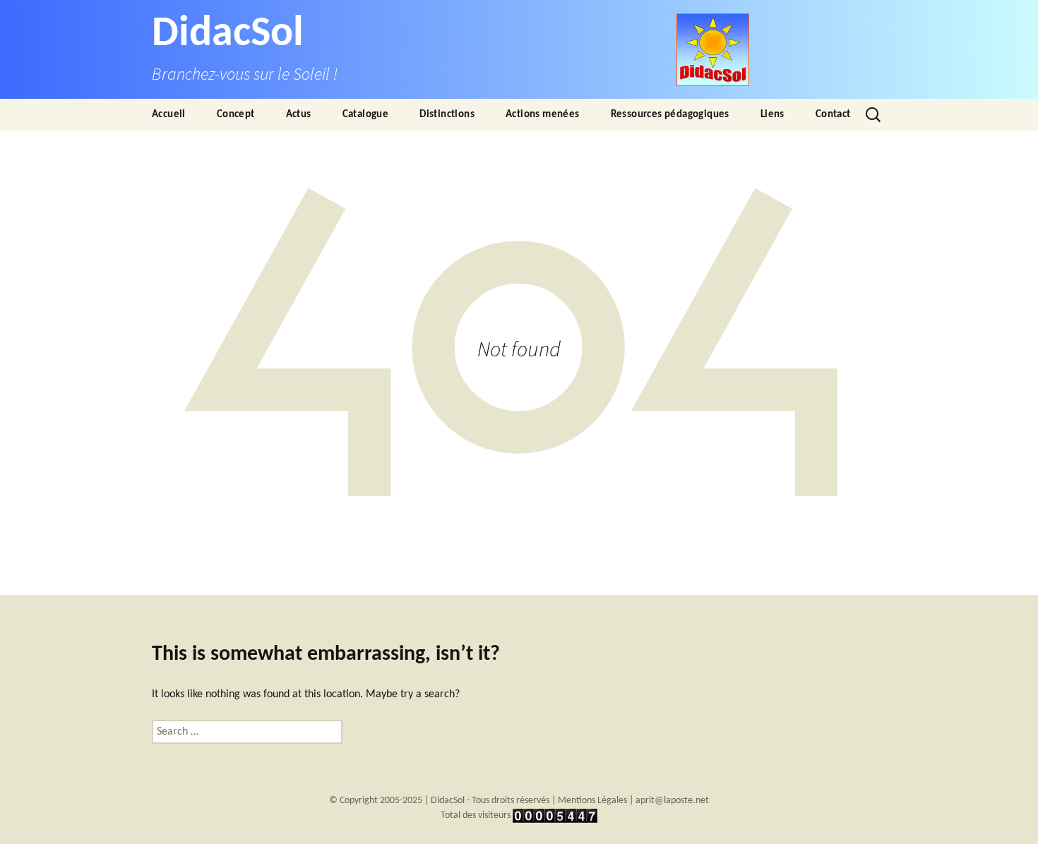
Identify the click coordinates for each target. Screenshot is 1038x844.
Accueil (169, 114)
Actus (298, 114)
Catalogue (365, 114)
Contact (833, 114)
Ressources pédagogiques (670, 114)
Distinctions (447, 114)
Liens (772, 114)
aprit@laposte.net (672, 800)
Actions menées (543, 114)
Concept (236, 114)
